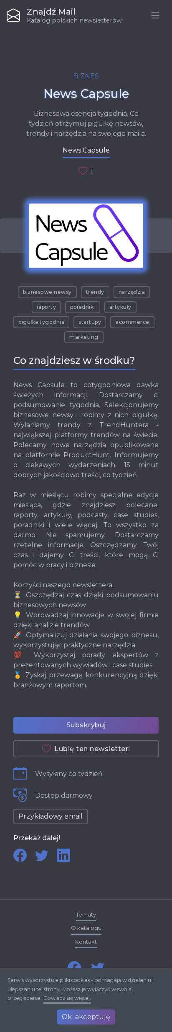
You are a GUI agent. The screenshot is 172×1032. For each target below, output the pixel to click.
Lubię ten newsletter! (92, 749)
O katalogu (86, 927)
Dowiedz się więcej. (67, 998)
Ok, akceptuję (86, 1017)
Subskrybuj (86, 725)
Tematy (86, 914)
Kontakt (86, 941)
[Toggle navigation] (155, 15)
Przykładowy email (50, 816)
